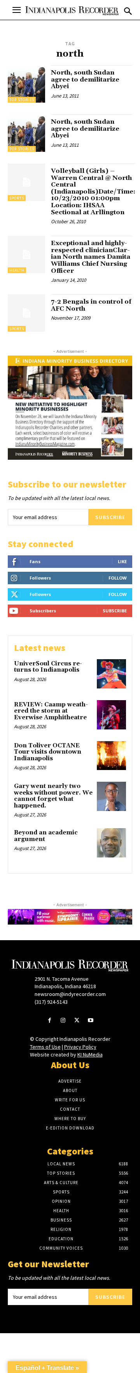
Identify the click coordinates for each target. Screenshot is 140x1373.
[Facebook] (49, 1021)
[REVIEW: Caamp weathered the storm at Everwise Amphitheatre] (111, 714)
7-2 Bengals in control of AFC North (91, 305)
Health (16, 270)
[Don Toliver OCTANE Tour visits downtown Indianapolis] (111, 755)
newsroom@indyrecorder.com (70, 994)
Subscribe (110, 517)
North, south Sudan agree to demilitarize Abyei (85, 79)
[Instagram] (63, 1021)
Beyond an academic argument (46, 836)
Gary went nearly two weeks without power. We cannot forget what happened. (53, 796)
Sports (16, 198)
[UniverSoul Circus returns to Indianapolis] (111, 673)
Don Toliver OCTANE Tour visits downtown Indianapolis (47, 752)
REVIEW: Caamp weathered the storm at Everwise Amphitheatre (51, 711)
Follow (117, 578)
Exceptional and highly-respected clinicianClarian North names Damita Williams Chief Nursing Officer (90, 256)
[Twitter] (77, 1021)
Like (122, 561)
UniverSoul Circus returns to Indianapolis (48, 667)
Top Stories (21, 99)
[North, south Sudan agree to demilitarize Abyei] (26, 84)
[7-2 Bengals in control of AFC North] (26, 313)
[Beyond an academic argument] (111, 842)
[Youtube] (90, 1021)
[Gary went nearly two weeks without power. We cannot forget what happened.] (111, 796)
